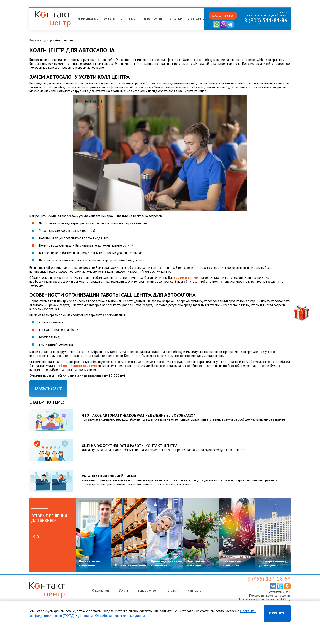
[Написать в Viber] (223, 26)
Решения (128, 19)
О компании (88, 19)
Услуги (109, 19)
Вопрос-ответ (153, 19)
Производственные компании (166, 563)
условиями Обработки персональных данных (112, 616)
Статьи (176, 19)
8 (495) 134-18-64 (269, 578)
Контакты (195, 19)
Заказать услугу (48, 388)
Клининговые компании (89, 563)
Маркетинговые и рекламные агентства (237, 561)
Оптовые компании (130, 565)
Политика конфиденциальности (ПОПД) (264, 599)
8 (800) (265, 20)
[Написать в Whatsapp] (216, 26)
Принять (277, 613)
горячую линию (186, 277)
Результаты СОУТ (279, 592)
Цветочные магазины (196, 563)
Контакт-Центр (40, 40)
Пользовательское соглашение (270, 596)
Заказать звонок (223, 15)
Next (38, 536)
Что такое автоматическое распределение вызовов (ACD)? (138, 415)
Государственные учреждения (272, 563)
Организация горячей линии (109, 476)
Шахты (37, 9)
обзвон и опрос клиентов (78, 366)
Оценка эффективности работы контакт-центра (130, 445)
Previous (34, 536)
